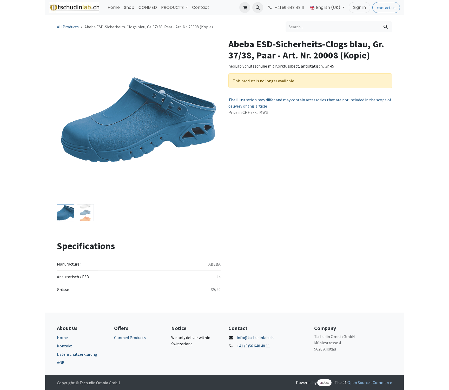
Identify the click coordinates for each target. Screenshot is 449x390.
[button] (257, 7)
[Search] (385, 26)
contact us (386, 7)
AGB (60, 362)
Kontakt (64, 345)
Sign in (359, 7)
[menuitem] (113, 7)
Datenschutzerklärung (77, 354)
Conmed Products (130, 337)
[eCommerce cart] (244, 7)
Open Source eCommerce (369, 382)
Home (62, 337)
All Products (68, 26)
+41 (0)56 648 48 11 (253, 345)
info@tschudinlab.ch (255, 337)
